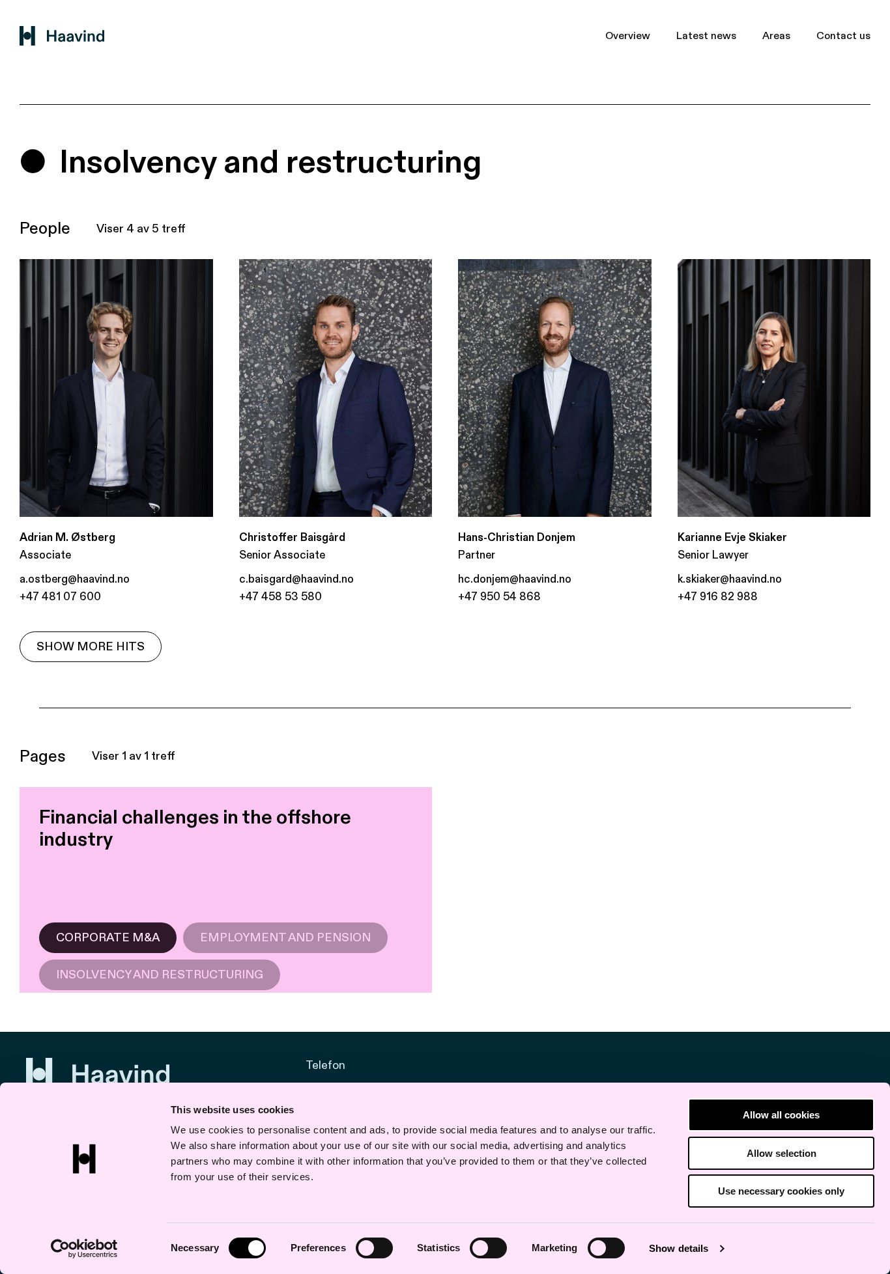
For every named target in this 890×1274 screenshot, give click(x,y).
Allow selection (781, 1153)
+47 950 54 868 (499, 596)
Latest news (706, 35)
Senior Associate (282, 555)
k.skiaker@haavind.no (730, 579)
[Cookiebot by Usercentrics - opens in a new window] (84, 1248)
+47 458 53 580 (280, 596)
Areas (776, 35)
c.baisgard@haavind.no (296, 579)
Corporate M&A (108, 937)
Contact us (843, 35)
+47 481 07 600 (60, 596)
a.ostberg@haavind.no (75, 579)
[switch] (374, 1248)
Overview (627, 35)
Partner (476, 555)
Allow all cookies (781, 1114)
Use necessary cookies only (781, 1191)
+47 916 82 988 (718, 596)
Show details (678, 1248)
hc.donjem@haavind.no (514, 579)
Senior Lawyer (713, 555)
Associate (45, 555)
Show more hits (90, 646)
